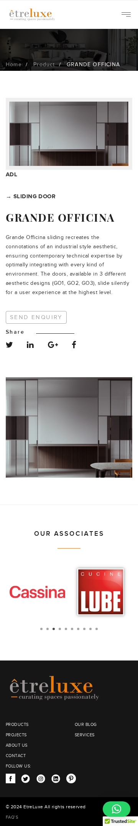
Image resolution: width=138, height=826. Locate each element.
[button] (116, 809)
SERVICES (85, 734)
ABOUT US (17, 745)
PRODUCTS (17, 724)
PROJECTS (16, 734)
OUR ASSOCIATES (69, 534)
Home (14, 65)
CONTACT (16, 755)
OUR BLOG (86, 724)
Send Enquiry (36, 317)
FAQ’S (12, 817)
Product (44, 65)
